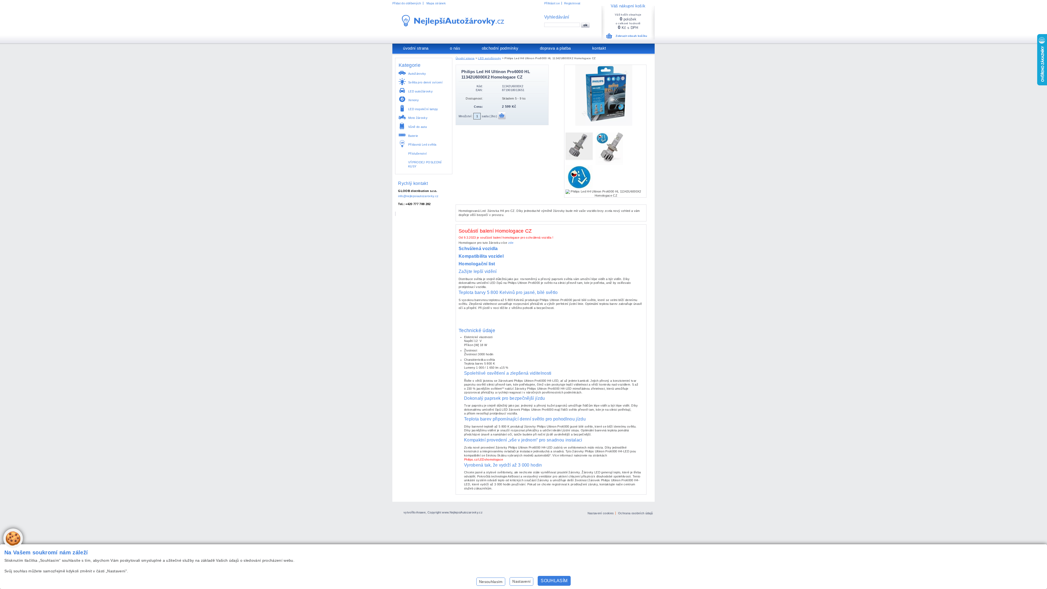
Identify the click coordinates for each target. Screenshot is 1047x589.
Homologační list (477, 264)
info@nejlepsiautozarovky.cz (418, 196)
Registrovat (572, 3)
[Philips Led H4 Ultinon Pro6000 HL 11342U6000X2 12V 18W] (605, 125)
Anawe (421, 512)
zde (510, 242)
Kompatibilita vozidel (481, 256)
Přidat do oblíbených (406, 3)
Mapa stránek (436, 3)
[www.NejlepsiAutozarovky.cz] (453, 20)
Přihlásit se (552, 3)
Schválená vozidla (478, 248)
